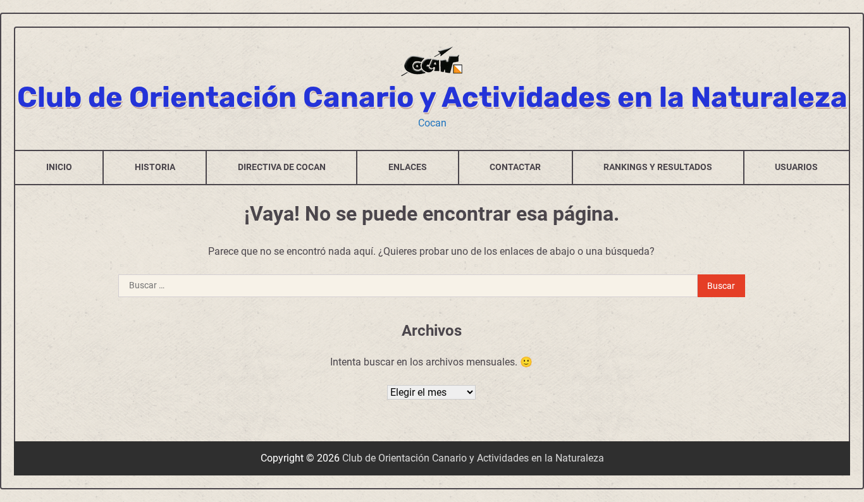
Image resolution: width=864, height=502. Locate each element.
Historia (155, 167)
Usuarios (796, 167)
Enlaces (407, 167)
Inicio (59, 167)
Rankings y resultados (657, 167)
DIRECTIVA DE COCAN (282, 167)
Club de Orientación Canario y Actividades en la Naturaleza (432, 97)
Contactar (515, 167)
